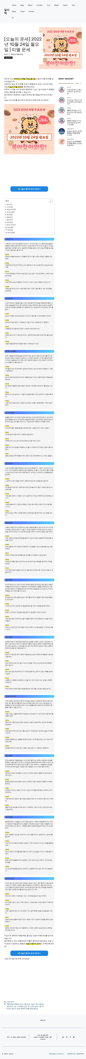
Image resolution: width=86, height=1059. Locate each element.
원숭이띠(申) (11, 225)
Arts (73, 5)
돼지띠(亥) (11, 233)
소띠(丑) (10, 207)
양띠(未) (10, 222)
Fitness (31, 11)
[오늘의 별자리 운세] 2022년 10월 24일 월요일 (22, 1009)
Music (14, 11)
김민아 (6, 54)
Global (56, 5)
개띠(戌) (10, 230)
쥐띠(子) (9, 204)
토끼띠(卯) (10, 212)
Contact (40, 5)
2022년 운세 (18, 1004)
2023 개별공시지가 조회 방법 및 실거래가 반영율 (74, 123)
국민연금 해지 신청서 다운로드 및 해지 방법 (74, 91)
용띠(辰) (10, 215)
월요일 (41, 1004)
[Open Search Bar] (13, 18)
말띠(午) (10, 220)
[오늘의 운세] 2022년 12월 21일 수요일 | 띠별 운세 (74, 143)
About (30, 5)
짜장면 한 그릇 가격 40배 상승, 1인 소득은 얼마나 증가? (25, 1006)
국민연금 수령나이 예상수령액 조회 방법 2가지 (74, 102)
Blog (22, 5)
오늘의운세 (8, 57)
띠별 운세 (27, 1004)
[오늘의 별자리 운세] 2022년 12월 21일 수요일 (74, 133)
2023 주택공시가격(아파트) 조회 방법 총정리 (74, 112)
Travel (22, 11)
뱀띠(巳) (10, 217)
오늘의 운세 (35, 1004)
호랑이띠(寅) (11, 209)
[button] (49, 201)
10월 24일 (10, 1004)
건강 (48, 5)
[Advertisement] (29, 170)
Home (14, 5)
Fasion (65, 5)
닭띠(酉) (10, 227)
